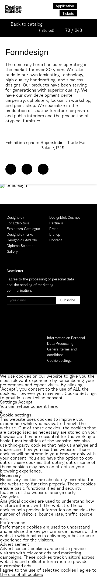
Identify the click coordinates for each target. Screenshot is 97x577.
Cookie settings (59, 361)
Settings (8, 402)
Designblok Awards (22, 240)
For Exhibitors (18, 223)
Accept (25, 402)
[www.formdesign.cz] (10, 169)
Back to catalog (27, 24)
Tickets (68, 13)
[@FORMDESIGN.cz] (27, 169)
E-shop (54, 235)
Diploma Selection (21, 246)
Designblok (15, 218)
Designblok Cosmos (65, 218)
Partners (56, 223)
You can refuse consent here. (29, 407)
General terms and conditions (62, 352)
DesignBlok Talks (20, 235)
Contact (55, 240)
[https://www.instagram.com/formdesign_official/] (43, 169)
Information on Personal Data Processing (66, 341)
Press (53, 229)
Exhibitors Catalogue (23, 229)
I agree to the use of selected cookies (38, 570)
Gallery (12, 251)
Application (65, 6)
